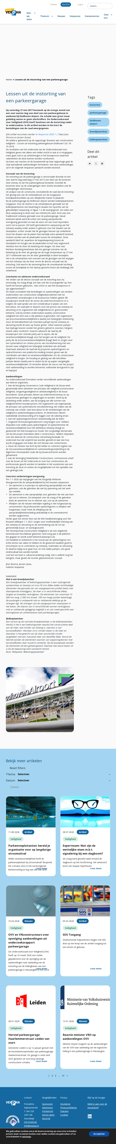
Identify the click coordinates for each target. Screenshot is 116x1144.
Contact (53, 4)
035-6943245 (30, 1122)
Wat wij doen (29, 16)
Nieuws (61, 16)
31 (63, 1075)
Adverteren (47, 1107)
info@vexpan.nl (31, 1125)
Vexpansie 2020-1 (47, 134)
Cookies (64, 1114)
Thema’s (44, 16)
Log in (80, 4)
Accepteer (99, 1133)
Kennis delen (48, 1114)
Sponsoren (47, 1104)
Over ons (106, 16)
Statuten (64, 1111)
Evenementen (92, 16)
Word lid (65, 4)
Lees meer (41, 868)
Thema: (11, 774)
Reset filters (17, 768)
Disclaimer (65, 1104)
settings (26, 1136)
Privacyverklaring (68, 1107)
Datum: (10, 780)
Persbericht (47, 1111)
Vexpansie (75, 16)
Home (9, 79)
